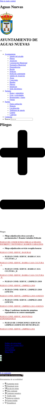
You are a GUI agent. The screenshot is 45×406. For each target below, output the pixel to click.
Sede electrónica (16, 89)
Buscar (8, 119)
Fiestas (12, 100)
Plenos (12, 59)
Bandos (12, 82)
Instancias (13, 87)
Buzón (12, 69)
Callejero (13, 115)
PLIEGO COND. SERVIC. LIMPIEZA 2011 (17, 329)
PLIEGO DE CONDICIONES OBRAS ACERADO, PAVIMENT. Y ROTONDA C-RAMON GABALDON (21, 243)
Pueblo (7, 102)
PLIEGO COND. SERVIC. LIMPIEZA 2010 (17, 286)
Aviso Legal (9, 348)
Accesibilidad (10, 350)
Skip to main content (8, 1)
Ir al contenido (5, 373)
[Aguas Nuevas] (6, 34)
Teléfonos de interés (17, 110)
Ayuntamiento (10, 54)
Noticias (13, 71)
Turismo (8, 91)
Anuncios (13, 61)
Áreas (12, 78)
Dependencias (15, 67)
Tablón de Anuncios (17, 76)
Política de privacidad (13, 343)
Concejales (14, 80)
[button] (22, 180)
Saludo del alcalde (16, 56)
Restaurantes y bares (17, 97)
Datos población (16, 104)
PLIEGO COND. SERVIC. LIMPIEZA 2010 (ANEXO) (22, 296)
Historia (13, 106)
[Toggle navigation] (1, 50)
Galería (12, 113)
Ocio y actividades (17, 95)
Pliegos (12, 84)
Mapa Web (9, 352)
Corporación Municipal (18, 63)
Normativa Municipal (18, 65)
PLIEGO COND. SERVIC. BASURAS (15, 252)
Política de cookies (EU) (14, 345)
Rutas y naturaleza (17, 93)
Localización (14, 108)
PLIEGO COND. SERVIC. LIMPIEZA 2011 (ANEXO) (22, 306)
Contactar (8, 117)
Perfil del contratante (17, 74)
